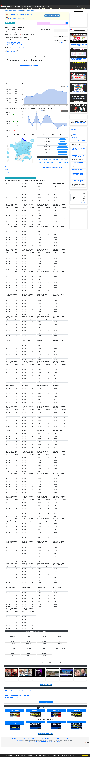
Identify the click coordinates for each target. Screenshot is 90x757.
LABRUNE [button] (13, 658)
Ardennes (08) (7, 172)
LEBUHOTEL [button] (65, 162)
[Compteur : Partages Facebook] (35, 714)
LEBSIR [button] (47, 162)
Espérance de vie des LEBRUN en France (18, 47)
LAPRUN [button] (28, 653)
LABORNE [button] (13, 648)
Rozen (80, 122)
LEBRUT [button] (40, 162)
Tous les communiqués (82, 188)
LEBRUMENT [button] (50, 160)
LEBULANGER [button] (52, 164)
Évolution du (15, 17)
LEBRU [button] (41, 160)
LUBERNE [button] (60, 641)
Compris (85, 755)
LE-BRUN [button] (59, 160)
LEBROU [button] (61, 159)
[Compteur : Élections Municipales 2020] (76, 725)
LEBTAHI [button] (51, 162)
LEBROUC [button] (65, 159)
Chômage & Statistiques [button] (32, 6)
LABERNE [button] (13, 643)
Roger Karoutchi (74, 134)
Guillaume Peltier (74, 137)
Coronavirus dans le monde (73, 738)
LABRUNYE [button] (28, 638)
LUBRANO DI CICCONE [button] (60, 646)
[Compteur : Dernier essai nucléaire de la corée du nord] (15, 727)
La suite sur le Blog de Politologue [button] (45, 702)
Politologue (19, 740)
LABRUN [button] (12, 655)
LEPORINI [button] (44, 653)
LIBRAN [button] (59, 636)
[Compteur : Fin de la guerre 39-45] (35, 725)
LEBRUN (13, 42)
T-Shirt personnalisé (62, 738)
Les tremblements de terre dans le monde (33, 738)
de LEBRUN (15, 44)
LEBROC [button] (49, 159)
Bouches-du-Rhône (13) (8, 175)
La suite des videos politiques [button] (45, 684)
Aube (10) (6, 174)
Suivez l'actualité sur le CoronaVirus (52, 15)
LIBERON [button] (59, 634)
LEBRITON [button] (41, 159)
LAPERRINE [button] (28, 643)
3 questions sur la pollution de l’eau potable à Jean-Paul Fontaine (78, 157)
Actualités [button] (24, 6)
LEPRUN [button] (44, 658)
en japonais (12, 51)
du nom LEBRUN (12, 41)
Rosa (75, 122)
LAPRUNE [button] (28, 655)
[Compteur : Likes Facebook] (76, 714)
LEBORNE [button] (44, 641)
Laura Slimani (73, 129)
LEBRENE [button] (44, 646)
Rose (78, 122)
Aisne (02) (6, 167)
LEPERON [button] (44, 650)
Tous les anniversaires (82, 140)
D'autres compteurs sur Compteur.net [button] (46, 733)
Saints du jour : (57, 8)
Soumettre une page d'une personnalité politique (42, 741)
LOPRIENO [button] (60, 638)
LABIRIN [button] (12, 646)
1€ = (24, 8)
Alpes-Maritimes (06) (8, 171)
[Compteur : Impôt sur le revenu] (15, 714)
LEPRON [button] (44, 655)
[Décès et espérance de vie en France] (78, 97)
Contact (29, 741)
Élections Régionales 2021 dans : (77, 115)
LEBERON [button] (44, 638)
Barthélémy (80, 123)
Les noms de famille (9, 22)
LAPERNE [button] (28, 641)
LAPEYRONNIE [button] (28, 650)
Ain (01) (6, 166)
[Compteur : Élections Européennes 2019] (56, 725)
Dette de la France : (79, 8)
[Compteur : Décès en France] (56, 714)
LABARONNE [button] (12, 634)
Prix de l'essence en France (17, 738)
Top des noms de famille (61, 37)
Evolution (7, 8)
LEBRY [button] (44, 162)
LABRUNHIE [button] (28, 634)
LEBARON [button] (44, 636)
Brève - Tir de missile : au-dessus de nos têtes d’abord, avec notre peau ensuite (78, 148)
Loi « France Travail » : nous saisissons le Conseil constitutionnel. (77, 182)
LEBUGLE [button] (60, 162)
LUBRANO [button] (60, 643)
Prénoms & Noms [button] (41, 6)
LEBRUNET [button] (64, 160)
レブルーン (22, 55)
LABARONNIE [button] (12, 636)
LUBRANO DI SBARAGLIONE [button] (60, 648)
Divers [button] (47, 6)
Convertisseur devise (83, 202)
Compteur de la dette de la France (49, 738)
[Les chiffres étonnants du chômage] (78, 108)
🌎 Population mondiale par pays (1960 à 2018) (79, 45)
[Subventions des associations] (78, 87)
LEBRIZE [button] (45, 159)
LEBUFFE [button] (55, 162)
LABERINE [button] (13, 641)
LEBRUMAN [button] (45, 160)
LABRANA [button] (13, 650)
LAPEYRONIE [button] (28, 648)
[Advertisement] (45, 2)
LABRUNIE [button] (28, 636)
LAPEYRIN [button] (28, 646)
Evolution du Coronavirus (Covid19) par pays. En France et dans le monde (78, 59)
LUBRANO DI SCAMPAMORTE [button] (59, 650)
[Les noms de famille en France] (78, 66)
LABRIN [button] (12, 653)
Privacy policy (59, 741)
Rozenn (83, 122)
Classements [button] (18, 6)
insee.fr (68, 662)
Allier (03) (6, 169)
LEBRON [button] (53, 159)
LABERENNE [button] (13, 638)
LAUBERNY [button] (28, 658)
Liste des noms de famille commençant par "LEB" (53, 167)
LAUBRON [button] (44, 634)
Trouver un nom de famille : (44, 23)
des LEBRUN (13, 43)
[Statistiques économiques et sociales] (78, 76)
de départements (22, 178)
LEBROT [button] (57, 159)
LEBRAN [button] (44, 643)
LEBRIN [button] (44, 648)
